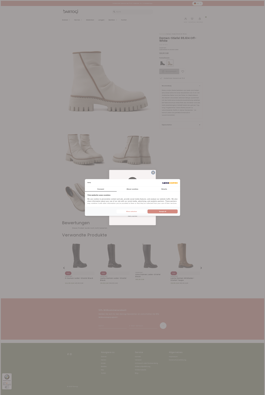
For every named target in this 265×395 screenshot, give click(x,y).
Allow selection (131, 211)
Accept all (162, 211)
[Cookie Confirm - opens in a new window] (170, 183)
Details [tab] (164, 189)
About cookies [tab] (132, 189)
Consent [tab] (100, 189)
